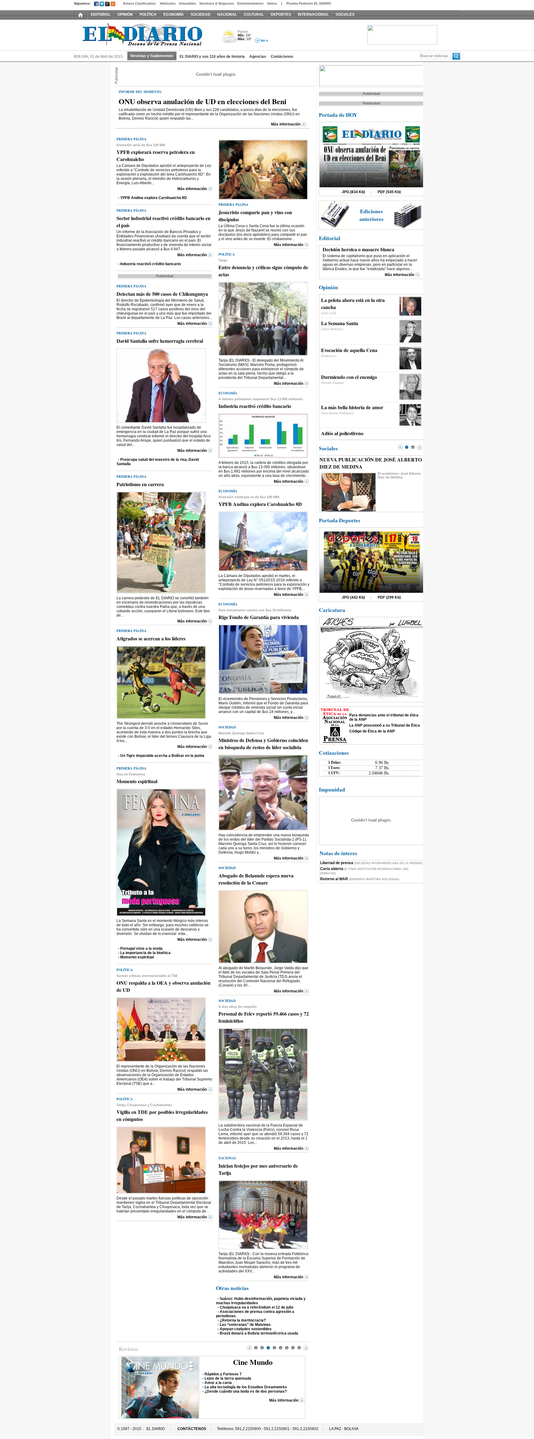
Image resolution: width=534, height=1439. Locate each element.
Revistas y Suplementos (151, 56)
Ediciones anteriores (371, 215)
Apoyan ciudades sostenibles (246, 1329)
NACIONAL (227, 14)
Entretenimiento (250, 3)
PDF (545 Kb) (389, 192)
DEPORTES (281, 14)
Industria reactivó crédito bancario (150, 264)
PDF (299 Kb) (389, 597)
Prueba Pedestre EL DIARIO (308, 3)
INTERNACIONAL (313, 14)
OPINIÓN (125, 14)
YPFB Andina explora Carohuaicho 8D (153, 198)
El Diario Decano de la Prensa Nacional (143, 34)
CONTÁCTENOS (191, 1429)
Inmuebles (187, 3)
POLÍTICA (148, 14)
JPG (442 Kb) (353, 597)
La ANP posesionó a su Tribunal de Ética (384, 725)
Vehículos (168, 3)
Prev (249, 1348)
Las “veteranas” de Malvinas (245, 1324)
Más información (285, 124)
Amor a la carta (218, 1383)
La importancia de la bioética (145, 953)
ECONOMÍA (173, 14)
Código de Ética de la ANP (372, 731)
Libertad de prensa (371, 863)
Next (306, 1348)
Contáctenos (282, 56)
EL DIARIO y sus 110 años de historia (212, 56)
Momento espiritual (137, 957)
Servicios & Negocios (216, 3)
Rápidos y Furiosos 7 (223, 1374)
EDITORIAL (101, 14)
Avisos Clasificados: (139, 3)
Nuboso (229, 38)
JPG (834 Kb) (353, 192)
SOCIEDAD (200, 14)
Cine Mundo (253, 1361)
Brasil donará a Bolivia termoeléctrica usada (259, 1333)
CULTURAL (254, 14)
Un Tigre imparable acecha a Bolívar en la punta (162, 755)
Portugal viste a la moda (141, 948)
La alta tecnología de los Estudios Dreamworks (246, 1387)
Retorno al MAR (359, 879)
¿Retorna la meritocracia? (243, 1320)
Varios (272, 3)
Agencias (257, 56)
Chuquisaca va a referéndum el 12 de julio (256, 1307)
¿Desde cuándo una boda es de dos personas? (246, 1391)
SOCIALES (345, 14)
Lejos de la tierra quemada (228, 1378)
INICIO (81, 14)
